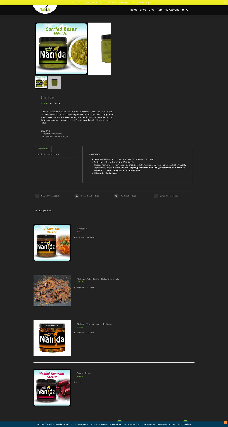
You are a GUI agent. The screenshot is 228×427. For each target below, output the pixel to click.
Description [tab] (43, 148)
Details (91, 237)
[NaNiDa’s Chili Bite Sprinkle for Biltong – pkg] (52, 290)
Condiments (56, 133)
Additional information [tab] (48, 154)
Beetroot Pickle (84, 373)
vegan (65, 136)
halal (60, 136)
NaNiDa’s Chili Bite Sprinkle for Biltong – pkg (98, 278)
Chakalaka (82, 228)
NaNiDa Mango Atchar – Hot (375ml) (95, 323)
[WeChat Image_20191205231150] (61, 49)
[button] (187, 9)
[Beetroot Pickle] (52, 387)
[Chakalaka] (52, 242)
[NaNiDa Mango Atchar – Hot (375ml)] (52, 338)
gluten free (51, 136)
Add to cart (80, 237)
